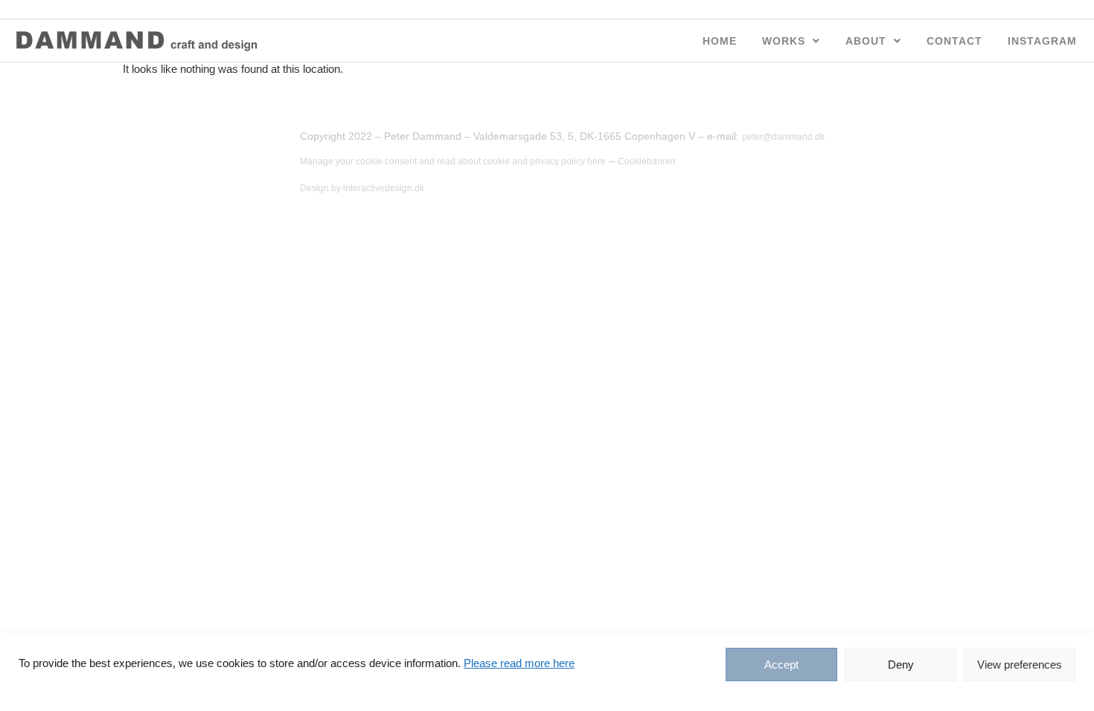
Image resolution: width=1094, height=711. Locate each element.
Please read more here (519, 663)
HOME (720, 41)
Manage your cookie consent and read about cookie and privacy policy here (453, 161)
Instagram (1042, 41)
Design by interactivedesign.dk (362, 188)
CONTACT (954, 41)
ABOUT (865, 41)
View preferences (1019, 664)
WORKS (783, 41)
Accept (781, 664)
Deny (901, 664)
